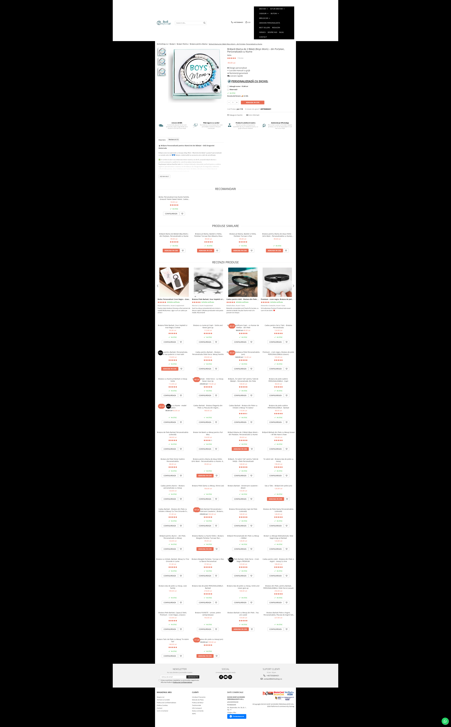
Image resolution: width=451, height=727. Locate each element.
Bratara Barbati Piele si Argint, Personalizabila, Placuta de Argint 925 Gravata (278, 613)
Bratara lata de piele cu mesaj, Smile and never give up (243, 587)
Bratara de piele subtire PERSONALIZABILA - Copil (278, 380)
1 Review (240, 58)
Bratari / (173, 44)
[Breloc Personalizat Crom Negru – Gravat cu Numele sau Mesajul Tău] (174, 282)
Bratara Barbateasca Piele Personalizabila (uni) (243, 353)
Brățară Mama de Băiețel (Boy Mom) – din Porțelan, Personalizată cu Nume (174, 235)
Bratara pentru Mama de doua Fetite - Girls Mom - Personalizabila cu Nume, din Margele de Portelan (277, 235)
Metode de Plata (198, 700)
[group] (196, 75)
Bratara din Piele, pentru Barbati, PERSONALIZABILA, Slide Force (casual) (278, 587)
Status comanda (197, 711)
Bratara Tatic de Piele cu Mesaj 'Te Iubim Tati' (173, 640)
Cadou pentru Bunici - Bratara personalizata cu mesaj (173, 487)
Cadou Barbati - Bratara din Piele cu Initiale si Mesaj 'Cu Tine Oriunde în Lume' (173, 510)
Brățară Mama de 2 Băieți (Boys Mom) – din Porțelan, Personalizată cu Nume (243, 433)
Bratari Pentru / (183, 44)
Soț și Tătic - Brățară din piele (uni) (278, 486)
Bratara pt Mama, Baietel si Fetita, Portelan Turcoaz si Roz (242, 235)
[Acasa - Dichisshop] (164, 23)
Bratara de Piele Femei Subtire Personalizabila (173, 460)
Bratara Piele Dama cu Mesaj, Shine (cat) (208, 486)
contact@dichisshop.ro (272, 679)
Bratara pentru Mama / (199, 44)
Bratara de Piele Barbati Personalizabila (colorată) (172, 433)
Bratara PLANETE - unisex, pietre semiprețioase (208, 613)
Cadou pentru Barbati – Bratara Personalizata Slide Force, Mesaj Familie (208, 353)
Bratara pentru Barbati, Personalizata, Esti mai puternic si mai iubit (173, 353)
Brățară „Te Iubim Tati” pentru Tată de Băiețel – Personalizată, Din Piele (243, 380)
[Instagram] (230, 677)
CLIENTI (195, 692)
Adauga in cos (252, 102)
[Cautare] (204, 23)
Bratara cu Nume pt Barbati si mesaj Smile (172, 380)
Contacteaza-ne (238, 716)
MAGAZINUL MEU (164, 692)
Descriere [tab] (162, 140)
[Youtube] (226, 677)
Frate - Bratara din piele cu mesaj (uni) (208, 639)
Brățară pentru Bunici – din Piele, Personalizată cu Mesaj (173, 537)
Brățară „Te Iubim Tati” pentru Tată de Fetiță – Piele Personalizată (243, 460)
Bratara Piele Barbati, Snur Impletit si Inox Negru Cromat (215, 299)
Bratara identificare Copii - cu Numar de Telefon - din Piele (243, 326)
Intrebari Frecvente (198, 697)
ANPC (194, 714)
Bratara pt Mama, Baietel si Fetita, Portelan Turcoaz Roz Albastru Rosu (208, 235)
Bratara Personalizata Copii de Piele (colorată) (243, 510)
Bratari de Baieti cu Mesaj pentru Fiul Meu (208, 433)
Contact (159, 708)
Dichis (229, 55)
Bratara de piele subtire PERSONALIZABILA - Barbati (278, 406)
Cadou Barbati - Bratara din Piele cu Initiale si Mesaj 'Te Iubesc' (243, 406)
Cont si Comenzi (162, 711)
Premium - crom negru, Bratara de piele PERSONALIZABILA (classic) (287, 299)
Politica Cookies (162, 705)
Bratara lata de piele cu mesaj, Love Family (173, 587)
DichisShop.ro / (163, 44)
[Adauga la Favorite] (182, 214)
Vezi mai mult (164, 176)
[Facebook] (221, 677)
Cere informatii (253, 115)
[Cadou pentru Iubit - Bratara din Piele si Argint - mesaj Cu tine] (243, 282)
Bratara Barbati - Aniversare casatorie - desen (243, 487)
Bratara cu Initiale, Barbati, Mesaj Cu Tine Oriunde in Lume (172, 560)
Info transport (197, 708)
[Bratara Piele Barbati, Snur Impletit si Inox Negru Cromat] (208, 282)
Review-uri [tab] (174, 139)
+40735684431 (272, 675)
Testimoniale (196, 705)
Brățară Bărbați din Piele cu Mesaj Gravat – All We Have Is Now (278, 433)
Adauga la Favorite (236, 115)
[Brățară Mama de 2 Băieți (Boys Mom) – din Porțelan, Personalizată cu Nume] (196, 75)
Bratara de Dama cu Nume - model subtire (172, 406)
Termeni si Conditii (163, 700)
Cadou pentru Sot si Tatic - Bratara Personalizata (278, 326)
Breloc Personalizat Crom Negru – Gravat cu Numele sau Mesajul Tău (185, 299)
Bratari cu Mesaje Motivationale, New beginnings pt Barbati (278, 537)
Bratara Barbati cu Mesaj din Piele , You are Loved (243, 613)
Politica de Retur (197, 703)
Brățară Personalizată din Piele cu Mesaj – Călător (243, 537)
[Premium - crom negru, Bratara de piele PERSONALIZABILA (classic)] (277, 282)
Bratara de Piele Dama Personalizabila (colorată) (278, 510)
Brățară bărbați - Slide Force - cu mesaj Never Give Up (207, 380)
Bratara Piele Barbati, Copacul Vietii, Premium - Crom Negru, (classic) (172, 613)
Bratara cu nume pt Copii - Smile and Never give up (208, 326)
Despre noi (160, 697)
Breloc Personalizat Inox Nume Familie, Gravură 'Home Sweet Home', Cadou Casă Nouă (174, 198)
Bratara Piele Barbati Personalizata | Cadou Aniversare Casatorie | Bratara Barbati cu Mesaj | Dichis (208, 510)
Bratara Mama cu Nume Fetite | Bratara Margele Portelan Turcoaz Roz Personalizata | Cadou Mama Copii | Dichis (208, 537)
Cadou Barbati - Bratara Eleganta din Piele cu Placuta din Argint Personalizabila (207, 406)
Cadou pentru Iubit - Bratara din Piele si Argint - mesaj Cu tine (251, 299)
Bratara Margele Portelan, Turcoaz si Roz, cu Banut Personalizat (208, 560)
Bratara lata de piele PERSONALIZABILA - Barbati (208, 587)
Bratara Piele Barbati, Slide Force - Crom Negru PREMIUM (243, 560)
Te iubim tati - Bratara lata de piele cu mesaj (278, 460)
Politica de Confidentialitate (182, 682)
